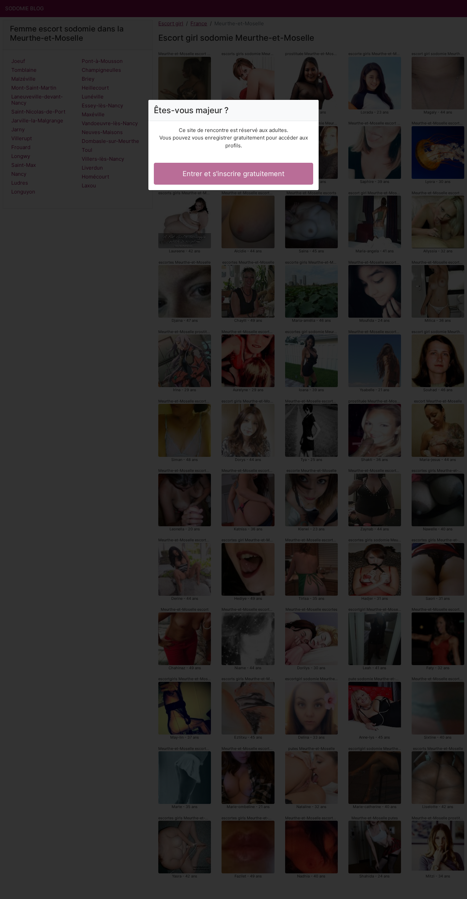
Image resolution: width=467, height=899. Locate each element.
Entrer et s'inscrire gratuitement (233, 174)
